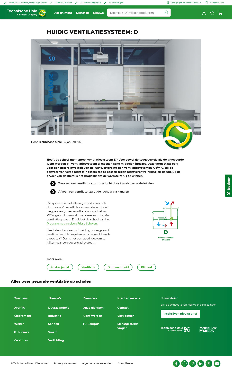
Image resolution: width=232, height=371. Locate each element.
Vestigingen (126, 315)
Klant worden (92, 315)
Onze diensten (93, 307)
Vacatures (21, 340)
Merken (19, 324)
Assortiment (22, 315)
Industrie (54, 315)
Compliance (125, 363)
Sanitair (53, 324)
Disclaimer (42, 363)
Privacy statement (65, 363)
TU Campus (91, 324)
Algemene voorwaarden (97, 363)
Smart (52, 332)
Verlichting (56, 340)
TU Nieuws (21, 332)
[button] (228, 186)
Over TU (19, 307)
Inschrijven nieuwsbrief (180, 313)
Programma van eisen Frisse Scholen (72, 223)
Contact (123, 307)
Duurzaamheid (58, 307)
